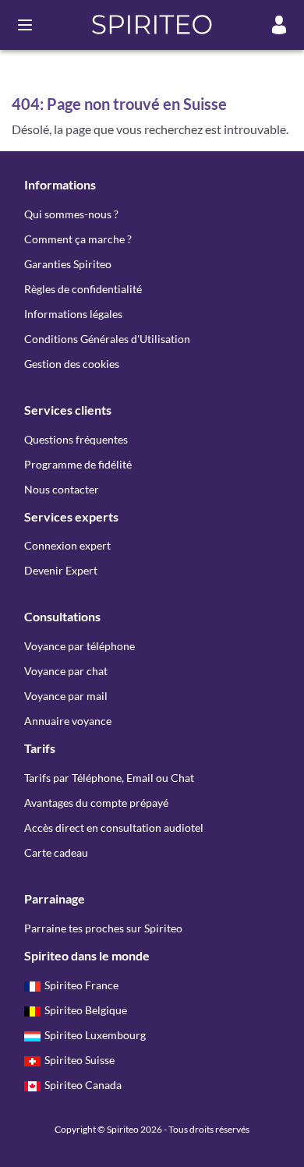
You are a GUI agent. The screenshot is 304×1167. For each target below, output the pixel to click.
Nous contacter (61, 489)
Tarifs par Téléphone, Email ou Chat (109, 777)
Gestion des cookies (71, 363)
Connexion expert (67, 545)
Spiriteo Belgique (85, 1010)
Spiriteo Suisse (79, 1059)
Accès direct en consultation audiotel (113, 827)
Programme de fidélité (78, 464)
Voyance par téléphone (79, 645)
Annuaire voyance (67, 720)
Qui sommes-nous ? (71, 214)
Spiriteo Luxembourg (95, 1034)
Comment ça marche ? (78, 239)
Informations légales (73, 313)
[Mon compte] (279, 25)
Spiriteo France (81, 985)
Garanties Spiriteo (67, 264)
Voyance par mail (66, 695)
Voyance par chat (66, 670)
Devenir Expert (60, 570)
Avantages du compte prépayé (96, 802)
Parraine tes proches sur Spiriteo (103, 928)
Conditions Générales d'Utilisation (107, 338)
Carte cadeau (56, 852)
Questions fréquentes (76, 439)
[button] (152, 25)
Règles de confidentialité (83, 288)
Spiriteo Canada (83, 1084)
